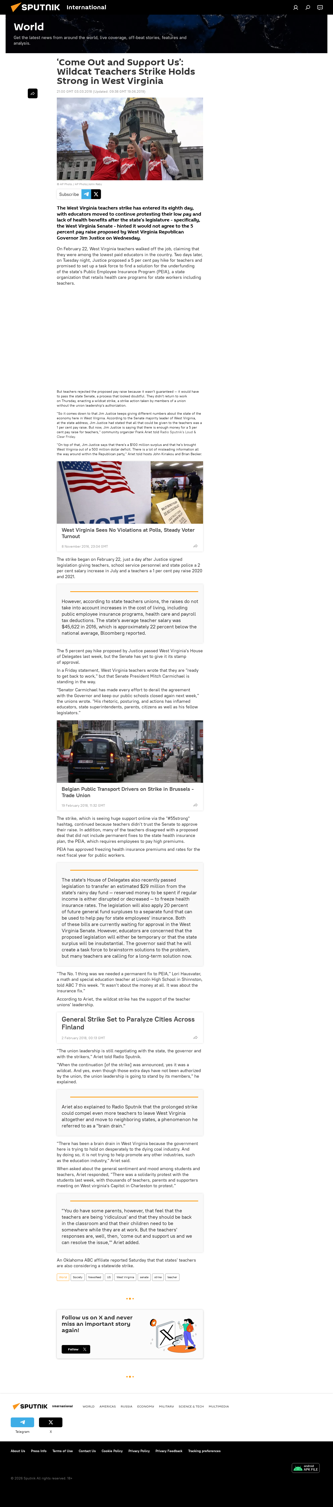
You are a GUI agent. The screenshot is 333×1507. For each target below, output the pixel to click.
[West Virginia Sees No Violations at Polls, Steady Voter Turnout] (130, 492)
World (63, 1277)
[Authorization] (296, 7)
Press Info (39, 1451)
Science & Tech (191, 1406)
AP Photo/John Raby (88, 184)
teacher (172, 1277)
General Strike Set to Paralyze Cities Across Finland (128, 1023)
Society (77, 1277)
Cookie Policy (112, 1451)
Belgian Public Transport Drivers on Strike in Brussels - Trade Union (128, 792)
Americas (107, 1406)
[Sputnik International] (37, 13)
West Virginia (125, 1277)
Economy (145, 1406)
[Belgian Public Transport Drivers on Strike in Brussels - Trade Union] (130, 751)
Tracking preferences (204, 1451)
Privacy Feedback (169, 1451)
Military (166, 1406)
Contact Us (87, 1451)
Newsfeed (94, 1277)
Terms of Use (62, 1451)
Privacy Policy (139, 1451)
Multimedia (219, 1406)
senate (144, 1277)
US (109, 1277)
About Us (18, 1451)
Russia (126, 1406)
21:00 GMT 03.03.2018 (74, 91)
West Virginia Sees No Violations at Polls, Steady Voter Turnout (128, 533)
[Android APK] (305, 1468)
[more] (195, 546)
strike (158, 1277)
